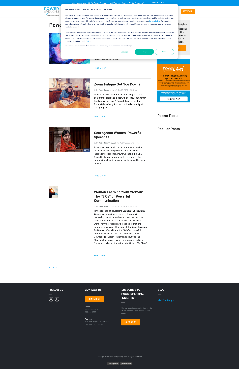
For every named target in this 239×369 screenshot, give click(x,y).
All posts (53, 267)
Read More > (100, 68)
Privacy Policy (154, 21)
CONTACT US (94, 299)
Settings (124, 52)
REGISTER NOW (158, 3)
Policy (88, 41)
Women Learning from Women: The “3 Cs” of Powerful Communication (118, 196)
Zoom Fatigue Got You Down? (117, 84)
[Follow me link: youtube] (51, 299)
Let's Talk (187, 11)
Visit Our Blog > (166, 300)
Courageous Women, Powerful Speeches (118, 135)
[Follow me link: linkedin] (57, 299)
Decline (164, 52)
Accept (144, 52)
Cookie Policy (126, 364)
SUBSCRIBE (130, 322)
